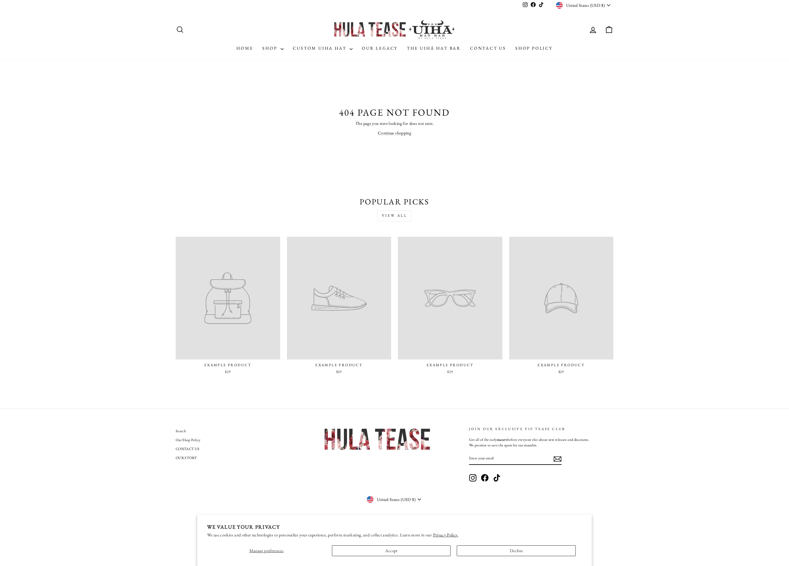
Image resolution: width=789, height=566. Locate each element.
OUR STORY (186, 457)
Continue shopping (394, 133)
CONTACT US (488, 48)
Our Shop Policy (188, 439)
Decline (516, 550)
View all (394, 215)
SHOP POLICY (534, 48)
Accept (391, 550)
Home (244, 48)
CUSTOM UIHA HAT (320, 48)
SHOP (270, 48)
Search (181, 431)
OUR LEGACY (380, 48)
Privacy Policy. (445, 535)
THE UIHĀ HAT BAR (434, 48)
